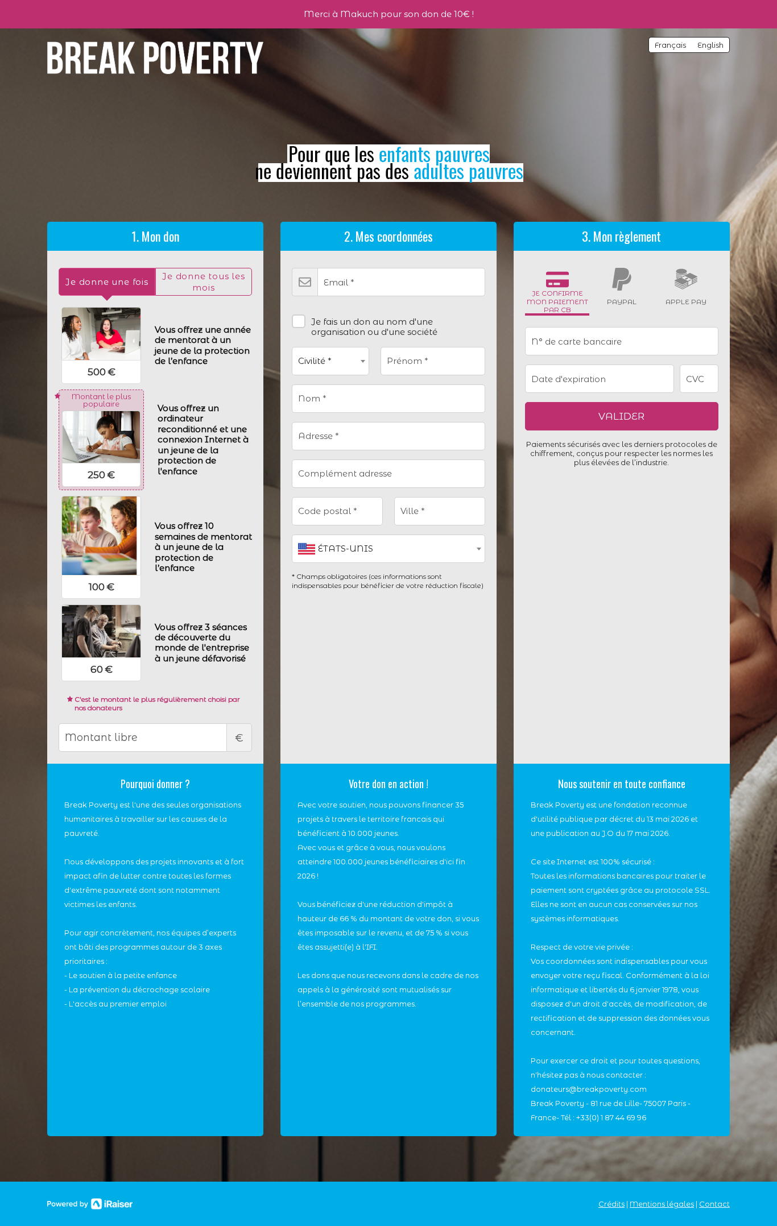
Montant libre (239, 738)
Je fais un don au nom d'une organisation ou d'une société (374, 326)
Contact (714, 1203)
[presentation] (107, 281)
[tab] (107, 282)
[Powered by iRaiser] (90, 1204)
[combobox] (330, 361)
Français (670, 44)
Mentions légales (662, 1203)
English (710, 44)
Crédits (611, 1203)
